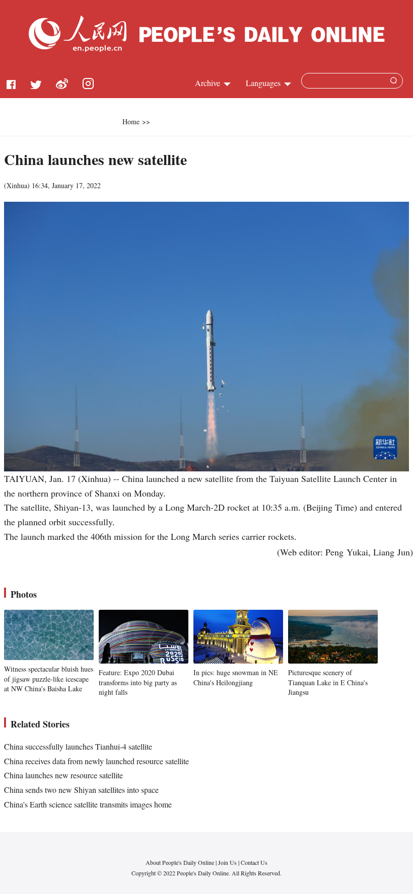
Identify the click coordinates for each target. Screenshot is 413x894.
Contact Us (254, 862)
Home (131, 121)
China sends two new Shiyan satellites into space (81, 789)
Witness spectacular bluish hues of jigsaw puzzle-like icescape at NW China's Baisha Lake (48, 678)
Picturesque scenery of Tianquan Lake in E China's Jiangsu (328, 682)
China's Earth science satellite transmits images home (88, 804)
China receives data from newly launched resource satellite (96, 761)
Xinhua (17, 185)
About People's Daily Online (180, 862)
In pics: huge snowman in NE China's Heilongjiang (235, 677)
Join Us (228, 862)
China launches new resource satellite (63, 775)
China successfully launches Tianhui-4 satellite (78, 746)
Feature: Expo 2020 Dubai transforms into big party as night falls (138, 682)
